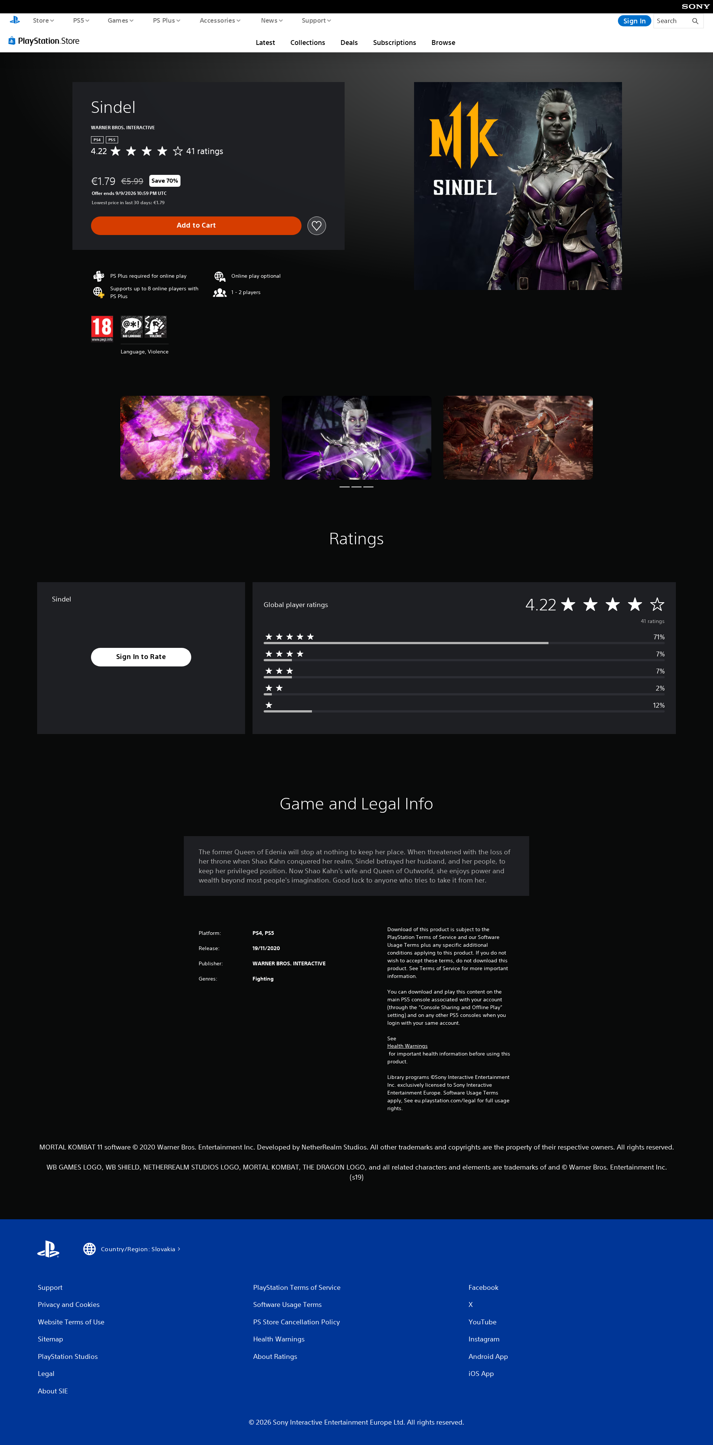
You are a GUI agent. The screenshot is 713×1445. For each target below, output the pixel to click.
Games (117, 20)
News (269, 20)
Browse (443, 42)
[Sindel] (195, 438)
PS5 (78, 20)
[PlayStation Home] (15, 20)
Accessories (217, 20)
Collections (307, 42)
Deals (349, 42)
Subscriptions (394, 42)
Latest (265, 42)
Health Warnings (407, 1046)
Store (41, 20)
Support (314, 20)
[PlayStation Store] (46, 40)
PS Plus (164, 20)
